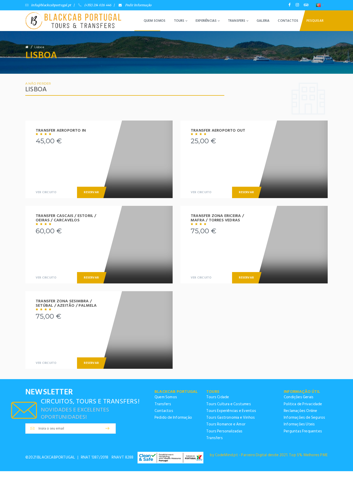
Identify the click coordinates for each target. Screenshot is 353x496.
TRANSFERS (237, 21)
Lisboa (39, 47)
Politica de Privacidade (303, 404)
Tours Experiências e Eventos (231, 411)
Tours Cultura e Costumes (228, 404)
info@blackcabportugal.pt (51, 5)
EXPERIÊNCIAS (207, 21)
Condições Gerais (298, 397)
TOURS (179, 21)
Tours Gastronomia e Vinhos (230, 417)
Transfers (163, 404)
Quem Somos (166, 397)
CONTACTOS (288, 21)
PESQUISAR (315, 21)
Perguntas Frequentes (303, 431)
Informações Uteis (299, 424)
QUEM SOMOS (155, 21)
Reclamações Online (300, 411)
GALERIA (263, 21)
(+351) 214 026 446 (97, 5)
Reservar (91, 192)
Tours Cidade (217, 397)
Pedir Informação (137, 5)
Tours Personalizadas (224, 431)
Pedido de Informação (173, 417)
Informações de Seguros (304, 417)
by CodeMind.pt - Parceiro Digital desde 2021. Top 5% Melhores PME (269, 455)
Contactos (164, 411)
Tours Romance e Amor (225, 424)
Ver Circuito (46, 192)
